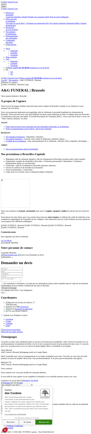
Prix (47, 23)
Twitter (8, 321)
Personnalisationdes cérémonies (12, 37)
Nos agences (13, 80)
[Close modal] (12, 257)
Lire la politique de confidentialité (15, 414)
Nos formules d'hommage (15, 137)
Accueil (4, 80)
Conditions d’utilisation (14, 426)
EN (11, 72)
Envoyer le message (9, 288)
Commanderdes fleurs (10, 41)
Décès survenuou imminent (11, 20)
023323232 (24, 307)
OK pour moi (44, 422)
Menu (4, 6)
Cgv (2, 293)
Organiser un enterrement (35, 23)
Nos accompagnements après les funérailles (22, 149)
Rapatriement (11, 25)
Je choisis (27, 422)
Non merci (10, 422)
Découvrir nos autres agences (12, 332)
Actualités (9, 428)
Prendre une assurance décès (38, 17)
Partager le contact (20, 315)
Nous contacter (11, 57)
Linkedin (13, 53)
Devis (14, 45)
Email (8, 326)
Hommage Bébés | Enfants (76, 23)
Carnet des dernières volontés (17, 17)
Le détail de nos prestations (16, 141)
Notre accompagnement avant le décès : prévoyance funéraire (29, 129)
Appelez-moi (12, 255)
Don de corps (55, 17)
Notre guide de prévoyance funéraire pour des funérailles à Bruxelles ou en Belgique (37, 127)
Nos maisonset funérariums (11, 33)
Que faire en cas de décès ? (16, 23)
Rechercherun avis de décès (12, 29)
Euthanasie (64, 17)
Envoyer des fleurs (13, 330)
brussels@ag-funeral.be (23, 309)
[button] (5, 430)
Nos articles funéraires (57, 23)
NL (11, 74)
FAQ (7, 59)
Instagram (14, 51)
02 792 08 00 (6, 241)
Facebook (14, 55)
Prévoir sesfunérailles (10, 14)
